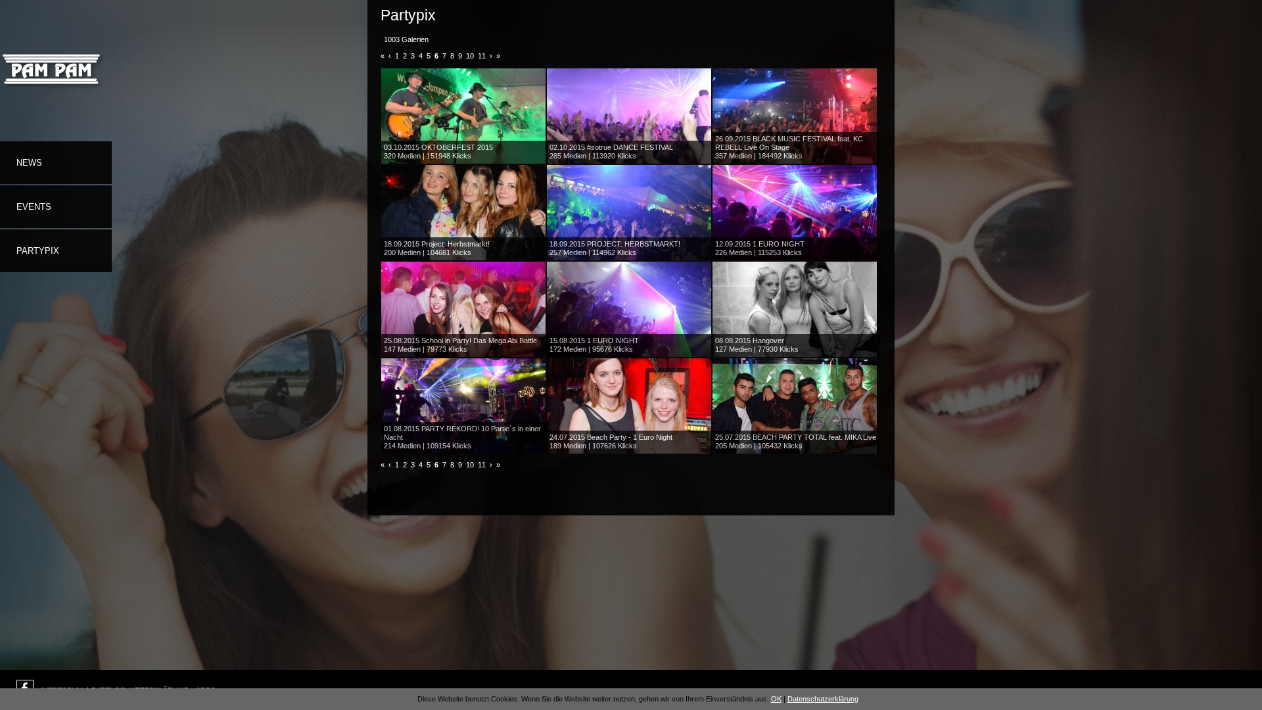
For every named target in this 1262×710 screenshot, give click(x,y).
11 (482, 56)
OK (776, 699)
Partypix (37, 251)
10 (470, 56)
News (29, 163)
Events (33, 207)
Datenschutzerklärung (822, 699)
